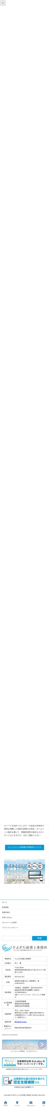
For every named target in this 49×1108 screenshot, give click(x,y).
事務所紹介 (6, 912)
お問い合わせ (7, 917)
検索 (39, 938)
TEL (44, 1105)
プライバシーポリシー (10, 927)
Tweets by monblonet (9, 1035)
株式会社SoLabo (21, 1022)
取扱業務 (5, 907)
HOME (5, 1105)
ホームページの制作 (9, 922)
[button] (24, 847)
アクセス (17, 1105)
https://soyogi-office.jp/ (23, 1027)
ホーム (4, 902)
